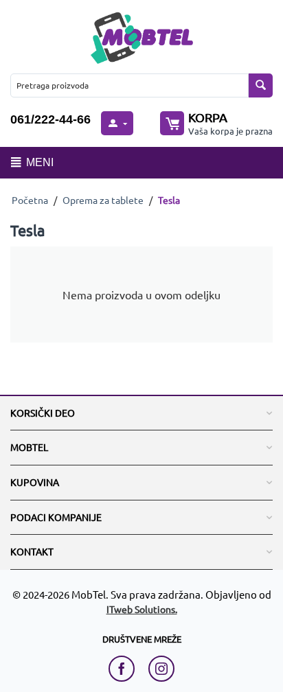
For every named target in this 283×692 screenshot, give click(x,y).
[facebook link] (125, 669)
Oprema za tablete (103, 200)
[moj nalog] (116, 123)
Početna (30, 200)
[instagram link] (161, 669)
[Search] (261, 85)
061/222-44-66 (50, 119)
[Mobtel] (141, 36)
